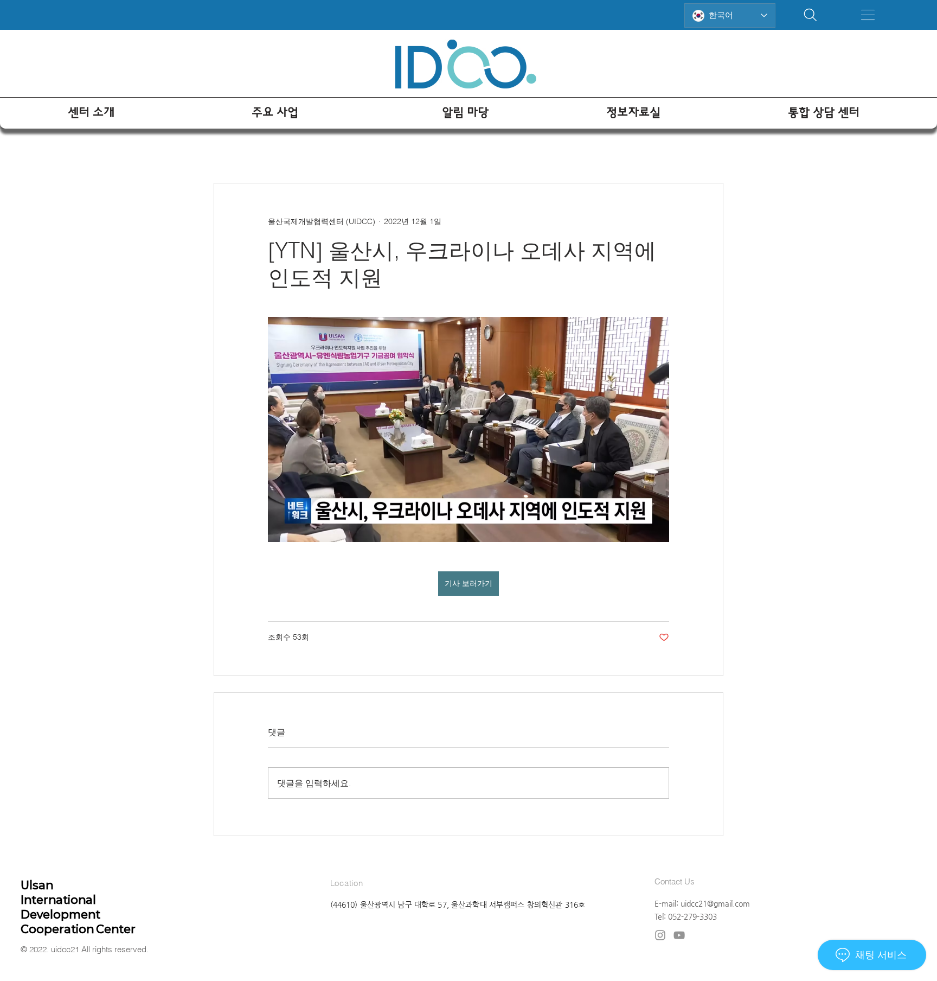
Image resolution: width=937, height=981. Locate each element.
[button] (868, 15)
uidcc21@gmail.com (715, 903)
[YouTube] (679, 935)
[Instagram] (660, 935)
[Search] (810, 15)
